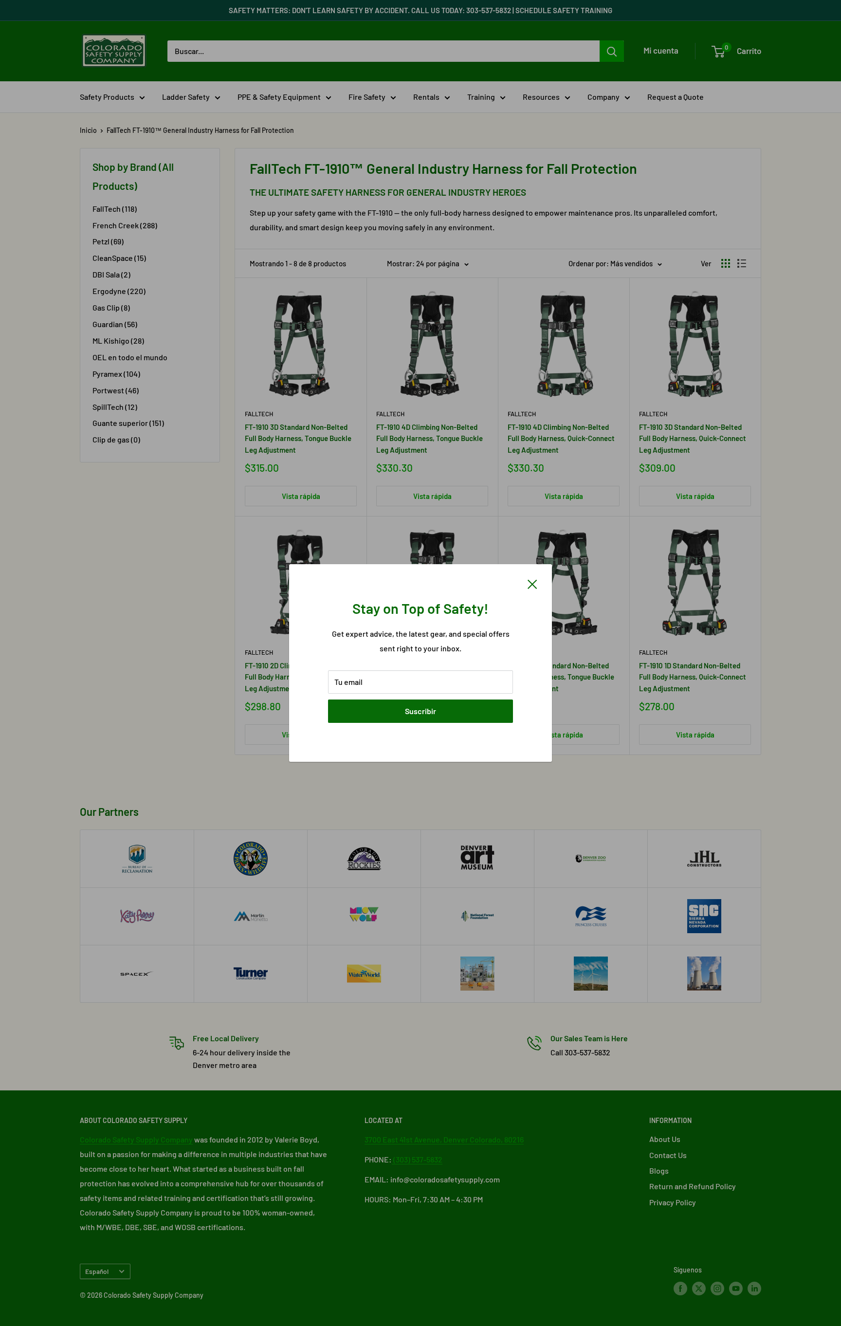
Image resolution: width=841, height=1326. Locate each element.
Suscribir (420, 711)
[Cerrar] (532, 583)
